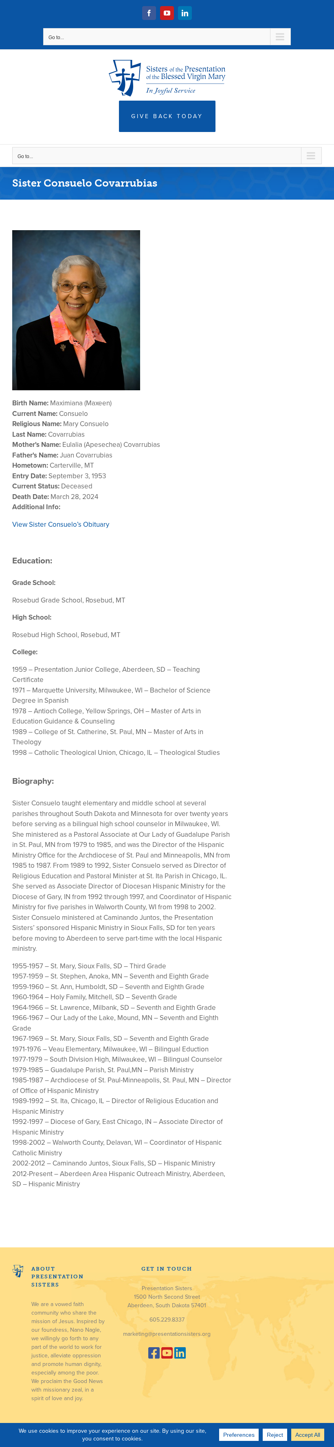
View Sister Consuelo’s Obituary (60, 524)
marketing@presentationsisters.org (167, 1333)
